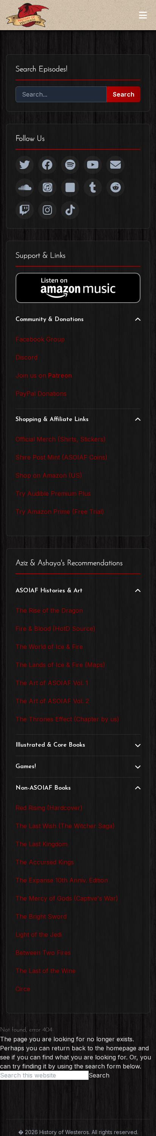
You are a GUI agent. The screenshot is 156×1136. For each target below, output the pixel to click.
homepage (121, 1048)
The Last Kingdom (41, 844)
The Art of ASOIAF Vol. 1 (52, 683)
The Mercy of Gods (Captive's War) (67, 898)
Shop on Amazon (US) (49, 475)
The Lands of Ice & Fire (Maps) (60, 665)
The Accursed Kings (45, 862)
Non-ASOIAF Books (43, 788)
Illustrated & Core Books (50, 745)
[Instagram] (47, 210)
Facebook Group (40, 339)
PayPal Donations (41, 393)
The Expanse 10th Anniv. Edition (62, 880)
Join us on (44, 375)
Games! (26, 767)
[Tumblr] (93, 187)
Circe (23, 989)
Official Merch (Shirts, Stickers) (61, 439)
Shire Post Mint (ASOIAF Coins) (62, 457)
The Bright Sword (41, 916)
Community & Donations (50, 320)
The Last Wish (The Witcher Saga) (65, 826)
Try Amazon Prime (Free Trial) (60, 511)
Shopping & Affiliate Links (52, 420)
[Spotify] (70, 165)
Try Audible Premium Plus (53, 493)
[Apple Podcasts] (47, 187)
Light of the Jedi (39, 934)
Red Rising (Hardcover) (49, 808)
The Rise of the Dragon (49, 610)
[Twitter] (25, 165)
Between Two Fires (43, 952)
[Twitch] (25, 210)
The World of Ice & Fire (49, 646)
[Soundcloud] (25, 187)
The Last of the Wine (46, 971)
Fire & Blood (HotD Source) (55, 628)
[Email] (115, 165)
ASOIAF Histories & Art (49, 591)
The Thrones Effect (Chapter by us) (67, 719)
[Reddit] (115, 187)
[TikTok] (70, 210)
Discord (26, 357)
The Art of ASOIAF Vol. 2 (52, 701)
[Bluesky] (70, 187)
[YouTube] (93, 165)
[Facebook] (47, 165)
